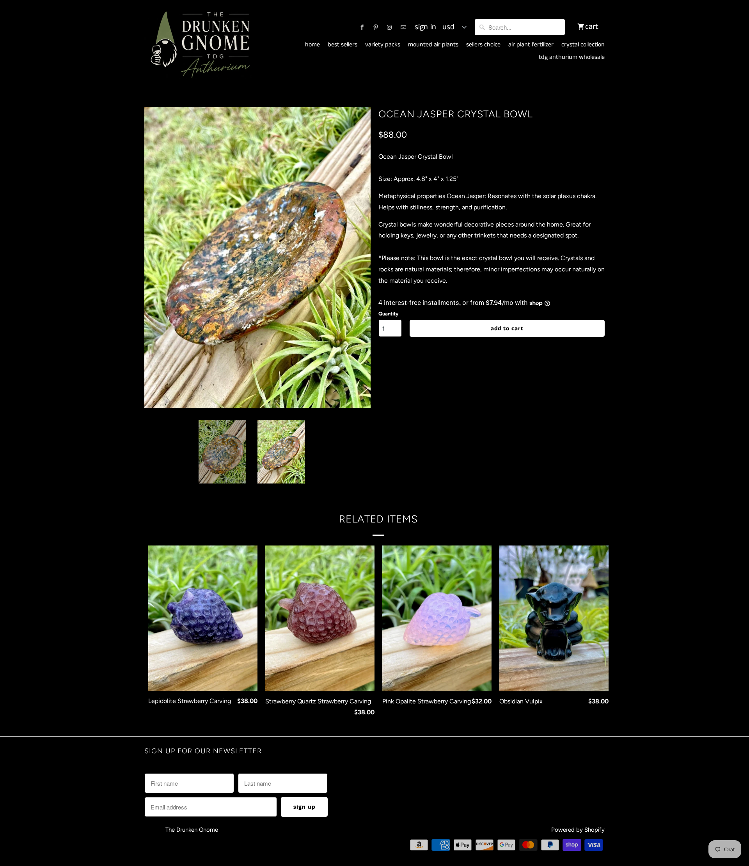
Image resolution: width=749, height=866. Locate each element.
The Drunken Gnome (192, 829)
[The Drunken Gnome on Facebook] (362, 27)
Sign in (425, 27)
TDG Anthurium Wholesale (572, 57)
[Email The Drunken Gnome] (403, 27)
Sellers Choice (483, 45)
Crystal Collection (583, 45)
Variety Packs (382, 45)
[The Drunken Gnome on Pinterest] (376, 27)
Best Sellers (342, 45)
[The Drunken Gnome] (199, 45)
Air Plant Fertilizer (531, 45)
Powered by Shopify (578, 829)
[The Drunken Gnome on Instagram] (389, 27)
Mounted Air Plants (433, 45)
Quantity (388, 314)
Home (312, 45)
